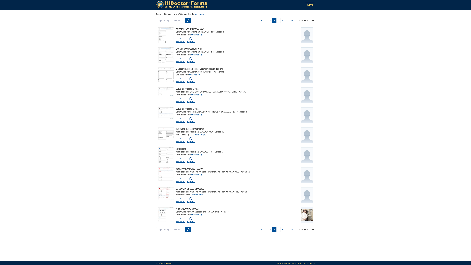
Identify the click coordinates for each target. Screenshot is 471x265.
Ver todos (199, 14)
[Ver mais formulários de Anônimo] (307, 75)
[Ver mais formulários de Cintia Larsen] (307, 215)
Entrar (310, 5)
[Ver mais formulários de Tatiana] (307, 35)
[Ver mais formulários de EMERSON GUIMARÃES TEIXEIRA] (307, 95)
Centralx (286, 263)
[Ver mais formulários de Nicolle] (307, 135)
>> (291, 20)
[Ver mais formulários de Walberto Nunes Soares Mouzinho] (307, 175)
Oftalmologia (197, 34)
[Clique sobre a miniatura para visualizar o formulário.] (166, 37)
